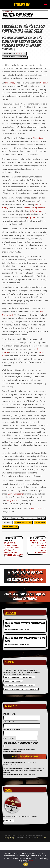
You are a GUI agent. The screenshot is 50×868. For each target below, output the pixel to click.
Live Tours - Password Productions (19, 685)
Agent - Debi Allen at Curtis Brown (19, 677)
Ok (26, 864)
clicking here (31, 762)
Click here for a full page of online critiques (25, 596)
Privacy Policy (13, 764)
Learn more (7, 774)
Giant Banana (41, 838)
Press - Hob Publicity (13, 681)
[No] (47, 859)
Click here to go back (27, 572)
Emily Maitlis (12, 500)
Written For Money (10, 527)
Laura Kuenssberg (15, 494)
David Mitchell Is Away (23, 522)
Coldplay (44, 83)
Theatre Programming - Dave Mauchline (21, 689)
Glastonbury (38, 138)
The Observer (19, 54)
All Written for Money (23, 579)
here (31, 861)
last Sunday (10, 83)
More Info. (8, 820)
